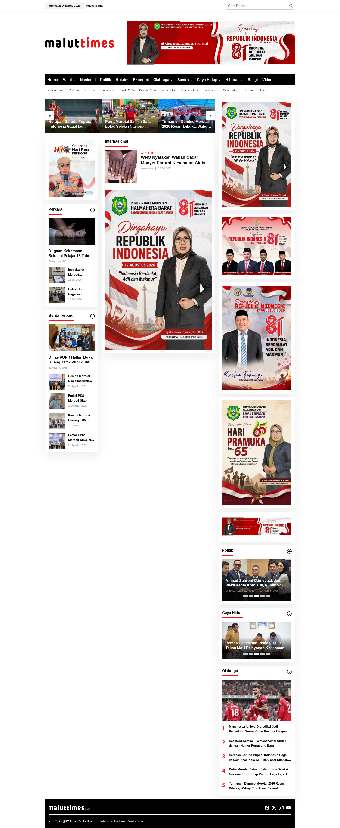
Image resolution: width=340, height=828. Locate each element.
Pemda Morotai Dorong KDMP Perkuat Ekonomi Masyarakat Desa (80, 418)
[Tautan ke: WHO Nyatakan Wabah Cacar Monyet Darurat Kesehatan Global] (121, 165)
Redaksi (104, 821)
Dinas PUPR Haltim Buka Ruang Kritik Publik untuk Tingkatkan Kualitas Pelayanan (71, 360)
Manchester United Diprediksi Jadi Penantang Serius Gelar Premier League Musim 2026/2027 (258, 729)
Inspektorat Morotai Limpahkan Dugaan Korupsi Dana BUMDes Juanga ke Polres (80, 272)
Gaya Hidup (148, 153)
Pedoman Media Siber (129, 821)
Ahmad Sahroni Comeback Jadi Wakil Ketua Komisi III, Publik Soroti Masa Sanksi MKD (256, 583)
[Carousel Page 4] (262, 596)
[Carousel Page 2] (251, 596)
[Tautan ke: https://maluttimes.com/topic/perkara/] (92, 210)
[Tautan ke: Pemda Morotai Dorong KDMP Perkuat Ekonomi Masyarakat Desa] (57, 420)
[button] (291, 6)
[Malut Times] (85, 42)
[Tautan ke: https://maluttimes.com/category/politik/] (289, 551)
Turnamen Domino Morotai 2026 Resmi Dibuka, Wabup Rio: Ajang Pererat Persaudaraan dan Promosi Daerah (186, 124)
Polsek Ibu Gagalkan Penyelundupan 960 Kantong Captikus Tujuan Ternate (79, 292)
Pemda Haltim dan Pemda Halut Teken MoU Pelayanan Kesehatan (255, 645)
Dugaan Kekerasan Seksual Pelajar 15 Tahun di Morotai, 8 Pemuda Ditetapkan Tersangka (71, 253)
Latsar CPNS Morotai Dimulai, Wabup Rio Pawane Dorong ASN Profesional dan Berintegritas (80, 437)
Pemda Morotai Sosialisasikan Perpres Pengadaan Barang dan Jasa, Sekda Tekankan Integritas (80, 378)
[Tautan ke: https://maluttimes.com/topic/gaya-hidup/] (289, 614)
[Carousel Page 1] (245, 596)
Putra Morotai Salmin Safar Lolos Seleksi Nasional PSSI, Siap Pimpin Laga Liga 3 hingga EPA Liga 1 (128, 124)
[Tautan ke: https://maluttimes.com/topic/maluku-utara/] (92, 316)
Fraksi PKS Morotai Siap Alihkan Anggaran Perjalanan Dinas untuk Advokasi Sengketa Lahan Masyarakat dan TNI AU (81, 398)
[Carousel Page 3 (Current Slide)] (256, 596)
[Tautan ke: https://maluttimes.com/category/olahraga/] (289, 672)
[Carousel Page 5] (268, 596)
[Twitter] (274, 808)
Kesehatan (147, 168)
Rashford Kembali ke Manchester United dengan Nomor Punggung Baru (257, 743)
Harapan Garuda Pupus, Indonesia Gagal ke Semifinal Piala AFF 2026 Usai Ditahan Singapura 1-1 (72, 124)
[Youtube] (288, 808)
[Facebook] (267, 808)
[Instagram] (281, 808)
